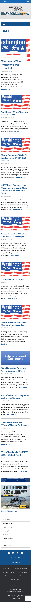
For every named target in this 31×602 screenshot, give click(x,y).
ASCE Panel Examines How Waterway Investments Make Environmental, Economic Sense (14, 189)
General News (7, 545)
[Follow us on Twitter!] (13, 553)
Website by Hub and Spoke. (15, 585)
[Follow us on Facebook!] (9, 553)
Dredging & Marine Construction (12, 531)
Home (4, 568)
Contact (18, 572)
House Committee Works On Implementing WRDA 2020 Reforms (15, 145)
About (9, 568)
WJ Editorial (6, 519)
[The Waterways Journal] (15, 8)
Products (5, 542)
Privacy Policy (9, 576)
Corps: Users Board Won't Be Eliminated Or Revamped (15, 223)
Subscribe (16, 568)
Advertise (5, 572)
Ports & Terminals (8, 538)
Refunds (24, 572)
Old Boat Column (8, 523)
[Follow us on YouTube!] (22, 553)
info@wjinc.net (15, 562)
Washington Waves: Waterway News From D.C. (15, 50)
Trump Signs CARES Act (15, 269)
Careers (12, 572)
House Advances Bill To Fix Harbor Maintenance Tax (15, 312)
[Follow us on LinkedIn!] (17, 553)
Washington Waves (7, 58)
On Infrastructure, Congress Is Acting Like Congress (15, 397)
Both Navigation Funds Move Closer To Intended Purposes (15, 358)
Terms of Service (19, 576)
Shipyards (5, 534)
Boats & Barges (7, 527)
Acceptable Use (15, 579)
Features (5, 516)
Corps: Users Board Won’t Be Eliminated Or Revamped (14, 235)
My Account (23, 568)
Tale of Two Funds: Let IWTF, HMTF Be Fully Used (14, 453)
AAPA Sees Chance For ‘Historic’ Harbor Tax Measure (15, 424)
